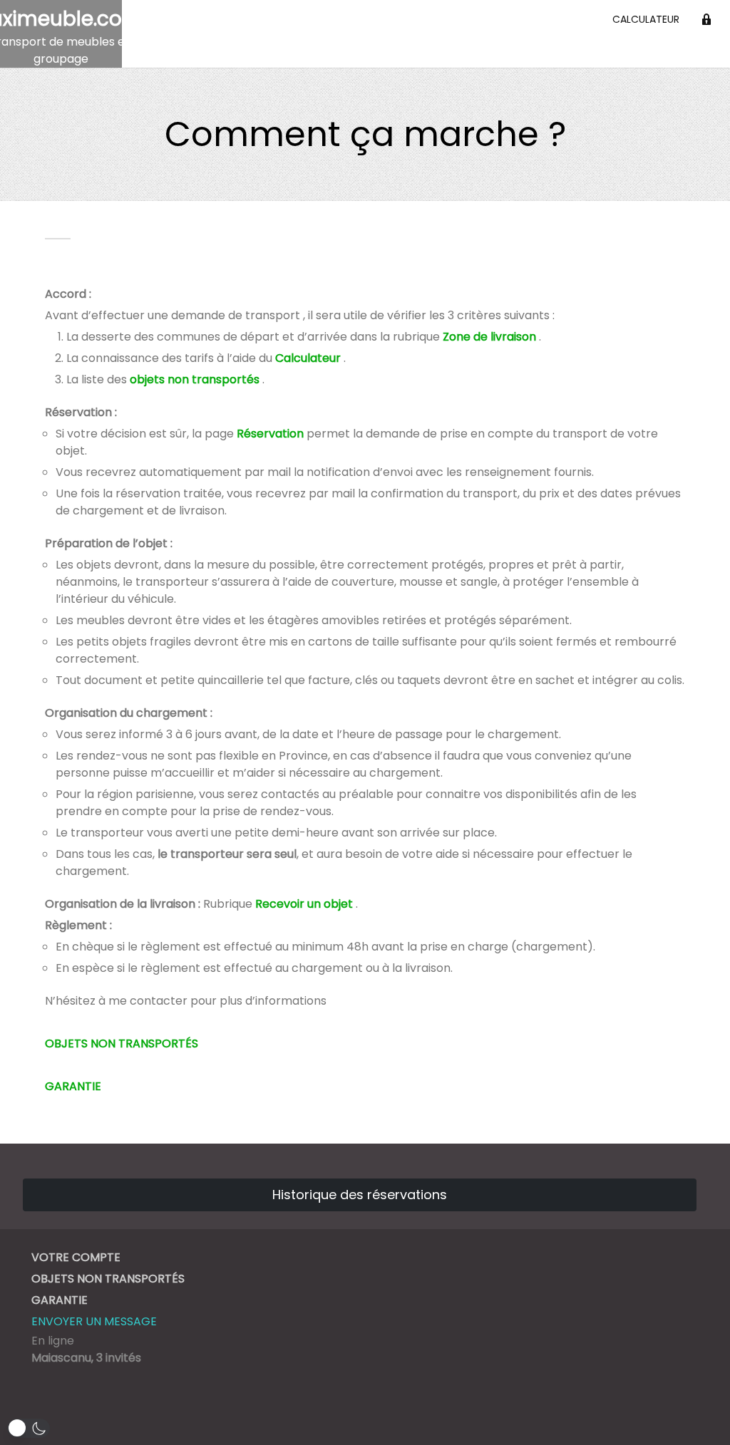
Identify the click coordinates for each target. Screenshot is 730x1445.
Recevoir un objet (304, 904)
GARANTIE (73, 1086)
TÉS (188, 1043)
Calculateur (645, 19)
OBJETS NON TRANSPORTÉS (108, 1278)
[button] (28, 1428)
